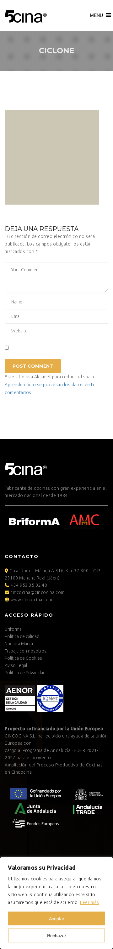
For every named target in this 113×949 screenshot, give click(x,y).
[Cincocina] (26, 15)
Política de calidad (22, 636)
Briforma (13, 629)
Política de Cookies (23, 658)
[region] (56, 903)
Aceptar (56, 918)
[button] (96, 15)
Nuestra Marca (19, 643)
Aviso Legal (16, 665)
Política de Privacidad (25, 672)
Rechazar (56, 935)
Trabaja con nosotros (25, 650)
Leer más (89, 902)
